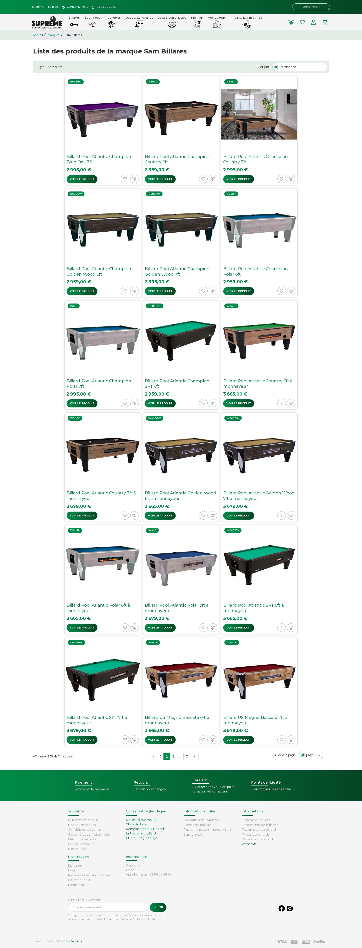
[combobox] (299, 67)
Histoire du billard (256, 820)
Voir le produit (82, 179)
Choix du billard (138, 824)
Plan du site (77, 849)
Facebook (281, 908)
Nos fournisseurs (82, 825)
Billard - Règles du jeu (143, 838)
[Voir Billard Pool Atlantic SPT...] (259, 579)
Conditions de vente (84, 829)
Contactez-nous (81, 844)
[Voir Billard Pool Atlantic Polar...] (103, 579)
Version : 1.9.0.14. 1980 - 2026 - (58, 941)
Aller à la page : (285, 755)
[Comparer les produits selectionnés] (291, 22)
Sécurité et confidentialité (89, 834)
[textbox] (288, 67)
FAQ (71, 870)
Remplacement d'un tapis (145, 829)
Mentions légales (82, 839)
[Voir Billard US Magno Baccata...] (181, 691)
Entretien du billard (141, 833)
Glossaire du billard (257, 839)
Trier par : (263, 67)
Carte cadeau (79, 880)
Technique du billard (259, 829)
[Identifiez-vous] (314, 22)
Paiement (76, 885)
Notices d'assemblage (142, 820)
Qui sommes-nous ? (84, 820)
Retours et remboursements (92, 875)
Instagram (290, 908)
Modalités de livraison (201, 820)
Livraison (75, 865)
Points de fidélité (197, 825)
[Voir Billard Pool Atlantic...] (103, 130)
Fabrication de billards (260, 825)
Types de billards (256, 834)
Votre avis (249, 844)
